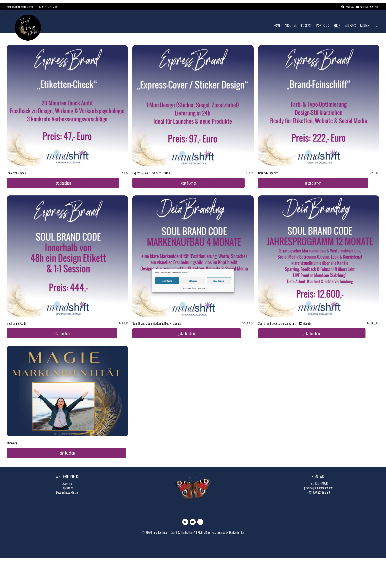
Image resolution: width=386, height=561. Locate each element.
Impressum (201, 288)
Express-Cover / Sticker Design (151, 172)
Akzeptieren (167, 280)
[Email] (200, 522)
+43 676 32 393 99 (318, 492)
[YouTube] (193, 522)
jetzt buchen (63, 183)
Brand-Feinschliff (268, 172)
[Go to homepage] (27, 27)
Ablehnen (193, 280)
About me (67, 483)
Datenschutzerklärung (189, 288)
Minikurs (12, 443)
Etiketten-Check (16, 172)
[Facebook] (185, 522)
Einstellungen (218, 280)
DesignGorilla (236, 532)
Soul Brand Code (16, 323)
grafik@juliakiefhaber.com (20, 7)
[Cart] (377, 25)
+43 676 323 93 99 (48, 7)
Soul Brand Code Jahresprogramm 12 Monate (284, 323)
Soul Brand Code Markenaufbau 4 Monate (156, 323)
